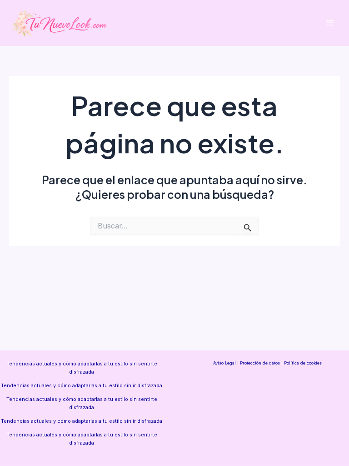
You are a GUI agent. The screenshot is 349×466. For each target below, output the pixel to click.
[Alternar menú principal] (329, 23)
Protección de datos (260, 362)
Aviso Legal (224, 362)
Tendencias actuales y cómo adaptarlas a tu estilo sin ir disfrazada (81, 385)
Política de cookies (303, 362)
